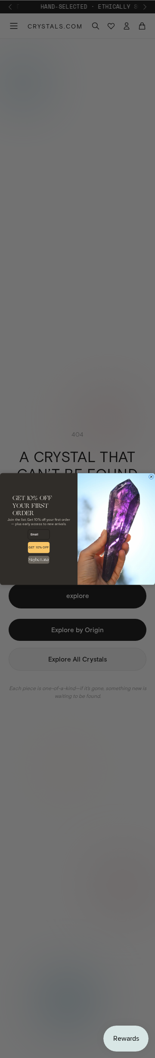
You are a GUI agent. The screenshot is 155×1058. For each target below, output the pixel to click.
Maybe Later (38, 559)
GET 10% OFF (38, 547)
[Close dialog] (151, 476)
